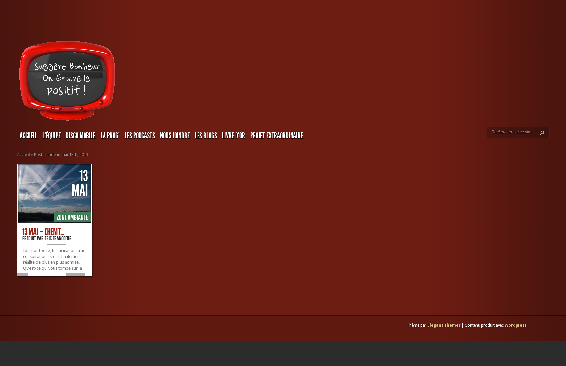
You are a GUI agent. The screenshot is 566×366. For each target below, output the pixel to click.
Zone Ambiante (72, 217)
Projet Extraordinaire (276, 135)
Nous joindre (175, 135)
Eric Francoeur (58, 238)
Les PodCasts (140, 135)
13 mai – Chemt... (43, 232)
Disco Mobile (80, 135)
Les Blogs (206, 135)
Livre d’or (233, 135)
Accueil (28, 135)
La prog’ (110, 135)
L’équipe (51, 135)
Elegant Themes (444, 325)
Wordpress (515, 325)
